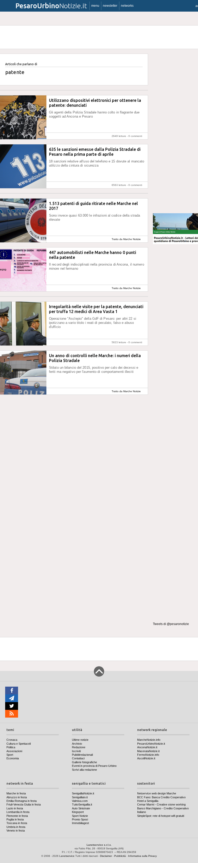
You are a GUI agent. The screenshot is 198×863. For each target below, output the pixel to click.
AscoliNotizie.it (146, 758)
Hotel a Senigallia (147, 800)
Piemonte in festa (17, 815)
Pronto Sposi (80, 819)
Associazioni (14, 751)
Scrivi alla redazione (84, 769)
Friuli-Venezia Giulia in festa (23, 804)
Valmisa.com (80, 800)
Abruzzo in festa (16, 797)
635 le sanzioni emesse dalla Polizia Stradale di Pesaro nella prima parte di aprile (95, 152)
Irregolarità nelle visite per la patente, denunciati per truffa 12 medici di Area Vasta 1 (96, 309)
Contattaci (78, 758)
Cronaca (11, 739)
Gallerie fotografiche (84, 762)
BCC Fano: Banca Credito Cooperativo (161, 797)
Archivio (77, 743)
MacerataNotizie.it (148, 751)
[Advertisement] (175, 131)
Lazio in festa (14, 808)
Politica (10, 747)
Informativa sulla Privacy (142, 855)
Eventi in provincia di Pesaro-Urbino (94, 765)
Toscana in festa (16, 823)
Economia (12, 758)
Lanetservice (67, 855)
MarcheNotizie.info (148, 739)
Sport (9, 754)
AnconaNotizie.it (147, 747)
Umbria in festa (15, 826)
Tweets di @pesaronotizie (171, 624)
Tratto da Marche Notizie (126, 239)
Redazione (78, 747)
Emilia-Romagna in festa (21, 800)
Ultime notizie (80, 739)
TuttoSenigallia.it (82, 804)
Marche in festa (16, 793)
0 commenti (135, 136)
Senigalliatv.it (80, 797)
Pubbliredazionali (82, 754)
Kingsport (78, 811)
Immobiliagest (80, 823)
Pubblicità (120, 855)
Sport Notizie (80, 815)
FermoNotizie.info (148, 754)
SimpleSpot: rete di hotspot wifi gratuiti (160, 815)
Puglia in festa (15, 819)
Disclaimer (106, 855)
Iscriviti (76, 751)
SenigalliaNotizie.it (83, 793)
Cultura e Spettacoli (18, 743)
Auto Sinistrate (81, 808)
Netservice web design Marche (156, 793)
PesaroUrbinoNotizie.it (151, 743)
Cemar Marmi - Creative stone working (161, 804)
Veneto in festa (15, 830)
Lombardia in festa (17, 811)
